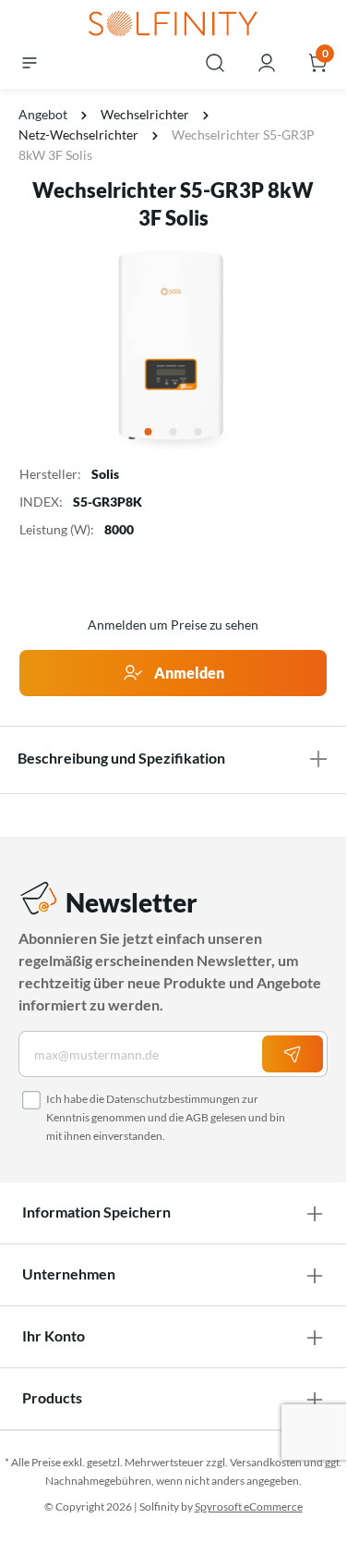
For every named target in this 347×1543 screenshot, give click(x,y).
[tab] (173, 758)
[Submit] (292, 1054)
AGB (197, 1117)
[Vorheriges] (30, 345)
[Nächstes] (315, 345)
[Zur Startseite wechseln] (173, 25)
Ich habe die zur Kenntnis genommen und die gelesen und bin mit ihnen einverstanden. (165, 1117)
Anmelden (187, 672)
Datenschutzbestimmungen (173, 1099)
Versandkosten (266, 1462)
